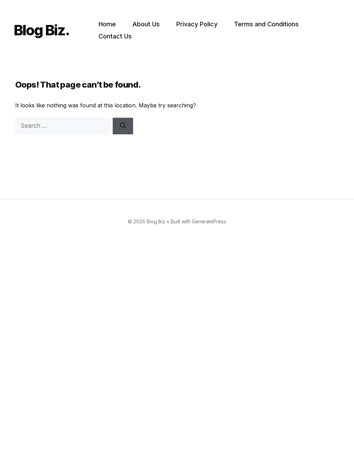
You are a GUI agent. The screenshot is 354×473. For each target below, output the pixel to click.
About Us (146, 24)
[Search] (123, 126)
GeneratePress (209, 221)
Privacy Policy (196, 24)
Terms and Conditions (266, 24)
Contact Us (115, 36)
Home (107, 24)
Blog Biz (39, 30)
